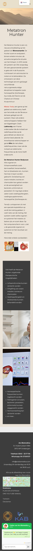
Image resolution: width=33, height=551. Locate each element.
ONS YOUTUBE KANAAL (12, 494)
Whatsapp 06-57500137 (20, 456)
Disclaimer (7, 502)
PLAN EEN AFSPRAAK (11, 491)
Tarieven (6, 499)
